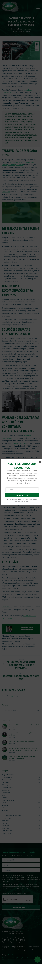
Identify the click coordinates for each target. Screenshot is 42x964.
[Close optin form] (40, 462)
